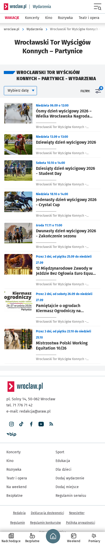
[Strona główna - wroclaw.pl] (15, 6)
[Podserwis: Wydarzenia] (40, 6)
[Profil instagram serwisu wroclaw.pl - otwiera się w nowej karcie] (11, 424)
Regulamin (17, 522)
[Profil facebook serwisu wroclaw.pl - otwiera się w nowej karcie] (31, 424)
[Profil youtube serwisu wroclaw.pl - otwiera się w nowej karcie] (41, 424)
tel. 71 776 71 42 (19, 405)
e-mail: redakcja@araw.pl (28, 411)
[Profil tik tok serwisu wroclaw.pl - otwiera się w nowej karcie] (21, 424)
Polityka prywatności (80, 522)
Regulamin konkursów (45, 522)
